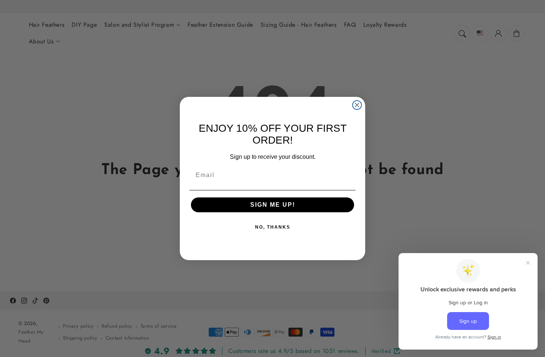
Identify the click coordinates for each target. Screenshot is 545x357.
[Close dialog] (357, 105)
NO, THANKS (272, 227)
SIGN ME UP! (272, 205)
